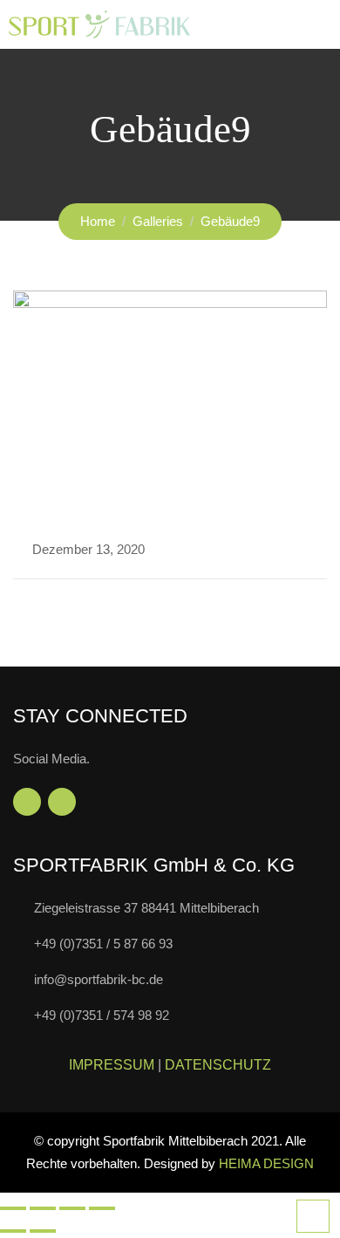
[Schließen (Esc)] (102, 1208)
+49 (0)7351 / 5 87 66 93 (103, 943)
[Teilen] (72, 1208)
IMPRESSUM (111, 1064)
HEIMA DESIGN (266, 1163)
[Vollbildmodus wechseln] (43, 1208)
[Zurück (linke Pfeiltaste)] (13, 1231)
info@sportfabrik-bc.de (98, 979)
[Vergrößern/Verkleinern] (13, 1208)
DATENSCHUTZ (218, 1064)
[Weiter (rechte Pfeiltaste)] (43, 1231)
